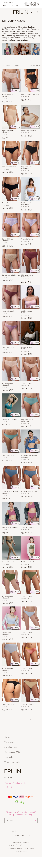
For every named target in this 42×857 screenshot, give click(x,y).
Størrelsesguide (10, 747)
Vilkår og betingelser (12, 762)
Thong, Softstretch (27, 239)
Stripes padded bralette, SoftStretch (29, 456)
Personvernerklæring (16, 848)
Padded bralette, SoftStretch (27, 203)
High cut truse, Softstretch (30, 94)
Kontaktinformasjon (22, 852)
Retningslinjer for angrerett (24, 845)
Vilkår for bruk (29, 848)
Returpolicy (9, 757)
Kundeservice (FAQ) (12, 752)
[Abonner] (34, 820)
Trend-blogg (9, 742)
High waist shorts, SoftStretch (8, 131)
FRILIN (20, 842)
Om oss (7, 737)
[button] (4, 12)
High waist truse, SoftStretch (7, 95)
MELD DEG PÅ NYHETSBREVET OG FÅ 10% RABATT (31, 4)
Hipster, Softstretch (8, 203)
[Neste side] (30, 719)
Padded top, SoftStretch (29, 131)
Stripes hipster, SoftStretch (30, 491)
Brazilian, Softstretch (9, 167)
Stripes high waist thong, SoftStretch (10, 492)
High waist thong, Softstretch (8, 384)
